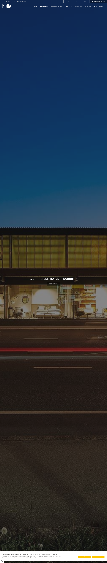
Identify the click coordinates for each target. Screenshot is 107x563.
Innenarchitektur (56, 6)
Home (35, 6)
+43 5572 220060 (10, 1)
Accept (98, 557)
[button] (53, 284)
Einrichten (78, 6)
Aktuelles (88, 6)
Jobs (95, 6)
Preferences (70, 557)
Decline (84, 557)
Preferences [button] (32, 557)
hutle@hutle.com (21, 1)
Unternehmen (44, 6)
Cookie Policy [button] (58, 556)
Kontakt (101, 6)
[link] (43, 6)
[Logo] (10, 6)
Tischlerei (69, 6)
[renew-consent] (2, 561)
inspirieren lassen (99, 1)
